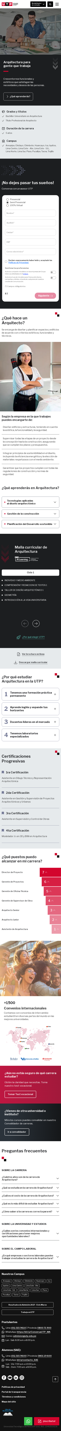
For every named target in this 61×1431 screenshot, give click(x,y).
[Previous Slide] (25, 623)
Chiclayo (17, 1281)
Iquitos (6, 1286)
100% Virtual (16, 205)
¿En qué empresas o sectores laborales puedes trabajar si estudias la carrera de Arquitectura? (27, 1257)
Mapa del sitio (9, 1401)
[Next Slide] (36, 623)
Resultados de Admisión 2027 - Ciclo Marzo (28, 1305)
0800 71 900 (44, 1328)
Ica (49, 1281)
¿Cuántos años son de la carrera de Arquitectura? (21, 1178)
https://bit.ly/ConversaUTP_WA (33, 1332)
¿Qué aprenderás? (20, 96)
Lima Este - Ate (32, 1286)
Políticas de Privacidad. (19, 262)
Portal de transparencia (14, 1392)
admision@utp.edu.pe (24, 1336)
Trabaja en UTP (27, 1312)
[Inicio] (10, 4)
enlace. (25, 274)
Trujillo (24, 1295)
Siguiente (44, 295)
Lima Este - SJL (9, 1290)
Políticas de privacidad (13, 1387)
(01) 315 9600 (18, 1356)
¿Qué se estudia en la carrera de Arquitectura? (27, 1187)
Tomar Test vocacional (20, 1094)
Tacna (16, 1295)
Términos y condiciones (14, 1396)
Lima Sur (35, 1290)
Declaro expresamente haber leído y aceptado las (30, 261)
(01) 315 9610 (18, 1328)
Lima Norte (23, 1290)
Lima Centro (17, 1286)
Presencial (15, 199)
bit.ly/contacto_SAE (27, 1360)
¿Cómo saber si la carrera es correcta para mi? (27, 1211)
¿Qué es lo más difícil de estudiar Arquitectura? (28, 1203)
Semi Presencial (17, 202)
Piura (45, 1290)
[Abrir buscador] (50, 4)
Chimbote (29, 1281)
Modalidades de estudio (36, 4)
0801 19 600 (45, 1356)
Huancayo (40, 1281)
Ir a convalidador (17, 1132)
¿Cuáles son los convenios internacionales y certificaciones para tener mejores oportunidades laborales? (25, 1233)
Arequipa (6, 1281)
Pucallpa (6, 1295)
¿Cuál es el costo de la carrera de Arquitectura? (28, 1195)
